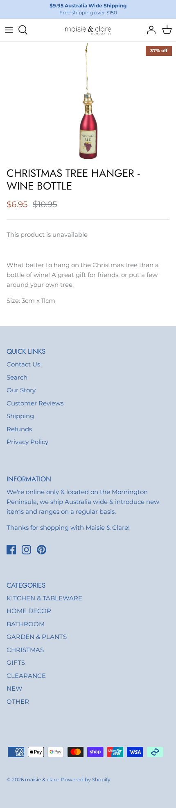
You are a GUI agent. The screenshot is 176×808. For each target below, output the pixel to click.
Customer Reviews (35, 403)
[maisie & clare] (88, 30)
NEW (15, 688)
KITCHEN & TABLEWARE (44, 598)
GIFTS (16, 662)
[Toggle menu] (9, 30)
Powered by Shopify (86, 779)
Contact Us (23, 364)
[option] (88, 102)
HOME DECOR (29, 611)
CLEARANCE (26, 676)
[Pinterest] (41, 549)
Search (17, 377)
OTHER (18, 701)
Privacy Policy (27, 442)
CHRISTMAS (25, 650)
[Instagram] (26, 549)
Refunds (19, 429)
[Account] (149, 30)
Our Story (21, 390)
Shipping (20, 416)
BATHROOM (26, 624)
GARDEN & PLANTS (37, 637)
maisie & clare (42, 779)
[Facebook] (11, 549)
